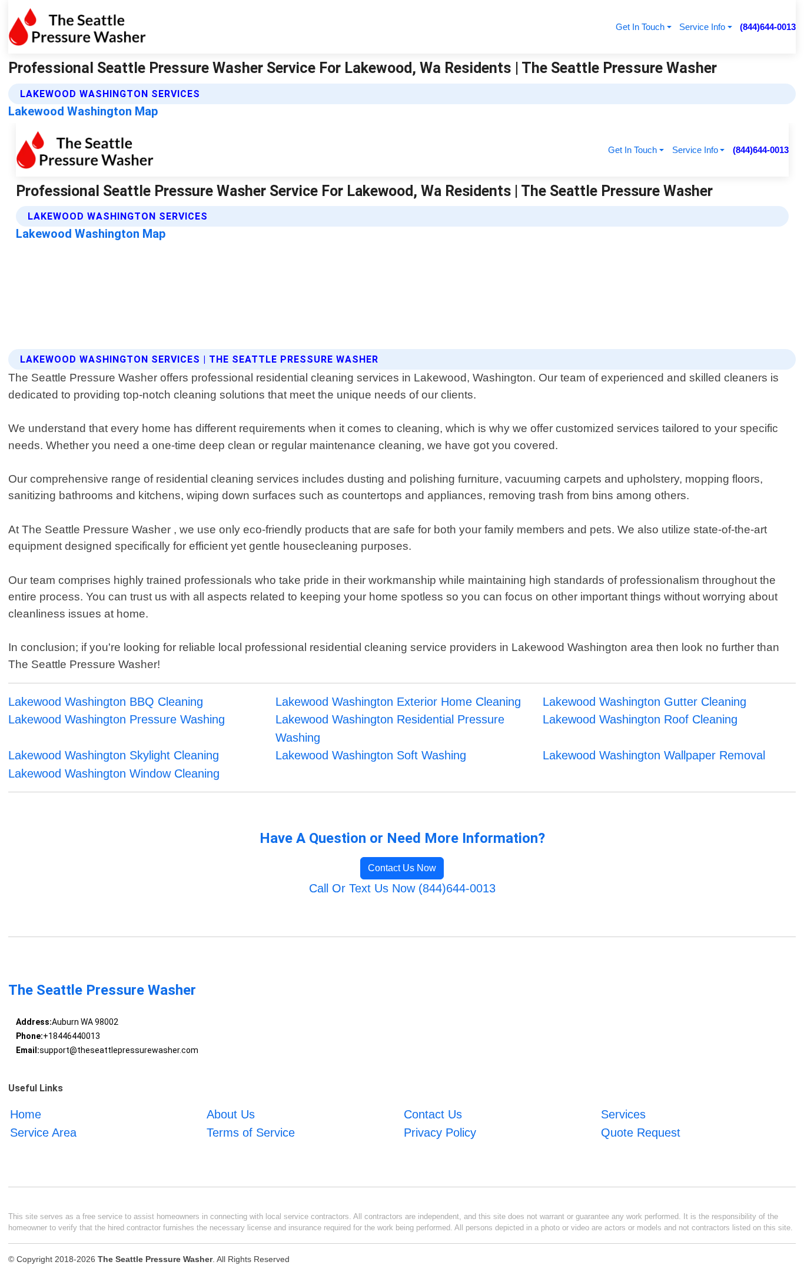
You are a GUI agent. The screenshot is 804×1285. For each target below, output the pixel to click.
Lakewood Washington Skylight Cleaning (113, 755)
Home (25, 1114)
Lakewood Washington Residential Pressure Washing (389, 728)
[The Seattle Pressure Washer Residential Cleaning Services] (77, 27)
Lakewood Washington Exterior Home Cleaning (398, 701)
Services (623, 1114)
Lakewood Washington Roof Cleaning (640, 719)
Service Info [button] (702, 27)
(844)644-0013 (768, 27)
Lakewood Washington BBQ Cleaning (105, 701)
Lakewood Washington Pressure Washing (116, 719)
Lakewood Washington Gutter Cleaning (644, 701)
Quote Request (640, 1132)
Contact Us (433, 1114)
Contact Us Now (402, 868)
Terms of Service (251, 1132)
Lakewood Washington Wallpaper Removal (654, 755)
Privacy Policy (440, 1132)
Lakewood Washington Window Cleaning (114, 773)
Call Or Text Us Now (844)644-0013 (402, 888)
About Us (231, 1114)
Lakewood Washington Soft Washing (370, 755)
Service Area (43, 1132)
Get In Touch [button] (640, 27)
